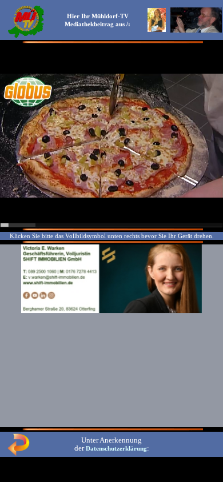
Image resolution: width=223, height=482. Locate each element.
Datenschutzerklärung (116, 448)
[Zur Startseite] (26, 36)
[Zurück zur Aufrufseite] (18, 453)
